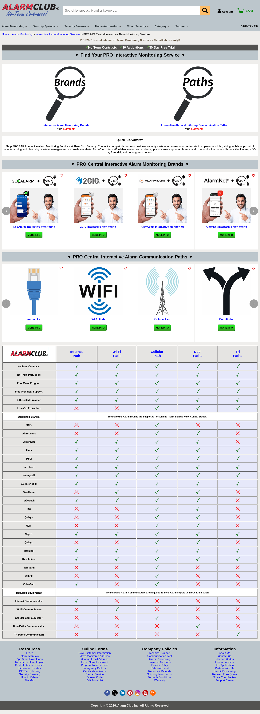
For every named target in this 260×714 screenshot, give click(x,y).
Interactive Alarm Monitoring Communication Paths (194, 125)
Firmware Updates (29, 668)
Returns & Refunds (159, 671)
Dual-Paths (226, 319)
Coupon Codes (225, 658)
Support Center (224, 680)
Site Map (29, 680)
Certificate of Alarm (94, 671)
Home (5, 34)
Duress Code (95, 677)
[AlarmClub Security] (30, 10)
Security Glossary (29, 674)
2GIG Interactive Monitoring (98, 226)
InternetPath (76, 354)
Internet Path (34, 319)
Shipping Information (159, 674)
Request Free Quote (224, 674)
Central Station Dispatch (29, 665)
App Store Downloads (30, 658)
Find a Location (224, 662)
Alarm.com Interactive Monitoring (162, 226)
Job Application (225, 665)
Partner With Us (224, 668)
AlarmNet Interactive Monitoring (226, 226)
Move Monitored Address (95, 655)
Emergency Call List (95, 668)
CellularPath (157, 354)
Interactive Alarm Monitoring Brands (66, 125)
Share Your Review (224, 677)
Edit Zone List (94, 680)
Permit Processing (225, 671)
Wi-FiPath (116, 354)
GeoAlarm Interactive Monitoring (34, 226)
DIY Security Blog (29, 671)
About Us (224, 652)
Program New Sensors (94, 665)
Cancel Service (95, 674)
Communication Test (159, 655)
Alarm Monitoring (22, 34)
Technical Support (159, 652)
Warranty (159, 680)
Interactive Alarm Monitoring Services (58, 34)
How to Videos (29, 677)
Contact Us (224, 655)
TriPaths (237, 354)
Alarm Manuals (30, 655)
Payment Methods (160, 662)
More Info (34, 235)
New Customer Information (94, 652)
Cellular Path (162, 319)
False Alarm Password (94, 662)
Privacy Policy (159, 665)
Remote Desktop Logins (29, 662)
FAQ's (29, 652)
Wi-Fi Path (98, 319)
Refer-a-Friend (160, 668)
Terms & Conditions (159, 677)
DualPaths (197, 354)
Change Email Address (94, 658)
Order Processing (159, 658)
